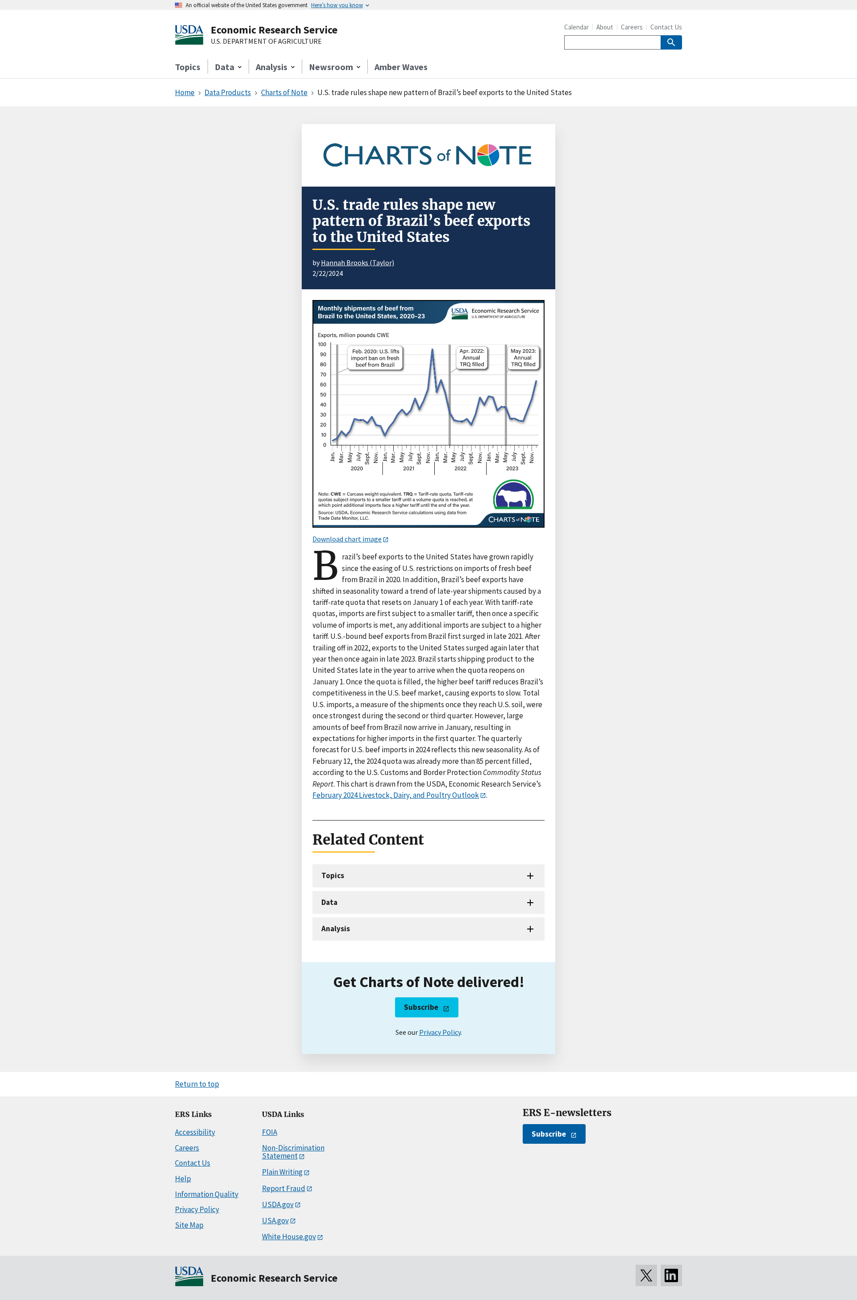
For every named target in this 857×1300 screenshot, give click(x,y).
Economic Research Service (274, 29)
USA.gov (275, 1220)
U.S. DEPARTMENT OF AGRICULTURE (266, 42)
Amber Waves (401, 66)
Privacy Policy (440, 1032)
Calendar (576, 27)
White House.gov (289, 1237)
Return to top (197, 1084)
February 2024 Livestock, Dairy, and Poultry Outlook (395, 795)
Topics (187, 66)
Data (329, 902)
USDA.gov (278, 1204)
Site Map (189, 1225)
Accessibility (195, 1132)
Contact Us (666, 27)
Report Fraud (283, 1188)
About (604, 27)
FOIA (269, 1132)
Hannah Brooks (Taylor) (357, 262)
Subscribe (421, 1007)
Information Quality (206, 1194)
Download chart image (347, 538)
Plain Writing (282, 1172)
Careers (632, 27)
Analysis (335, 928)
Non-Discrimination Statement (293, 1152)
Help (183, 1178)
